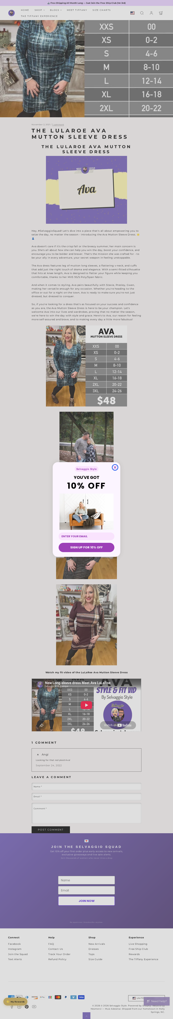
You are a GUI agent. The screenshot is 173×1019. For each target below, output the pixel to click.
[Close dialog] (115, 467)
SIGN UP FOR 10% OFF (86, 547)
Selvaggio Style (86, 469)
